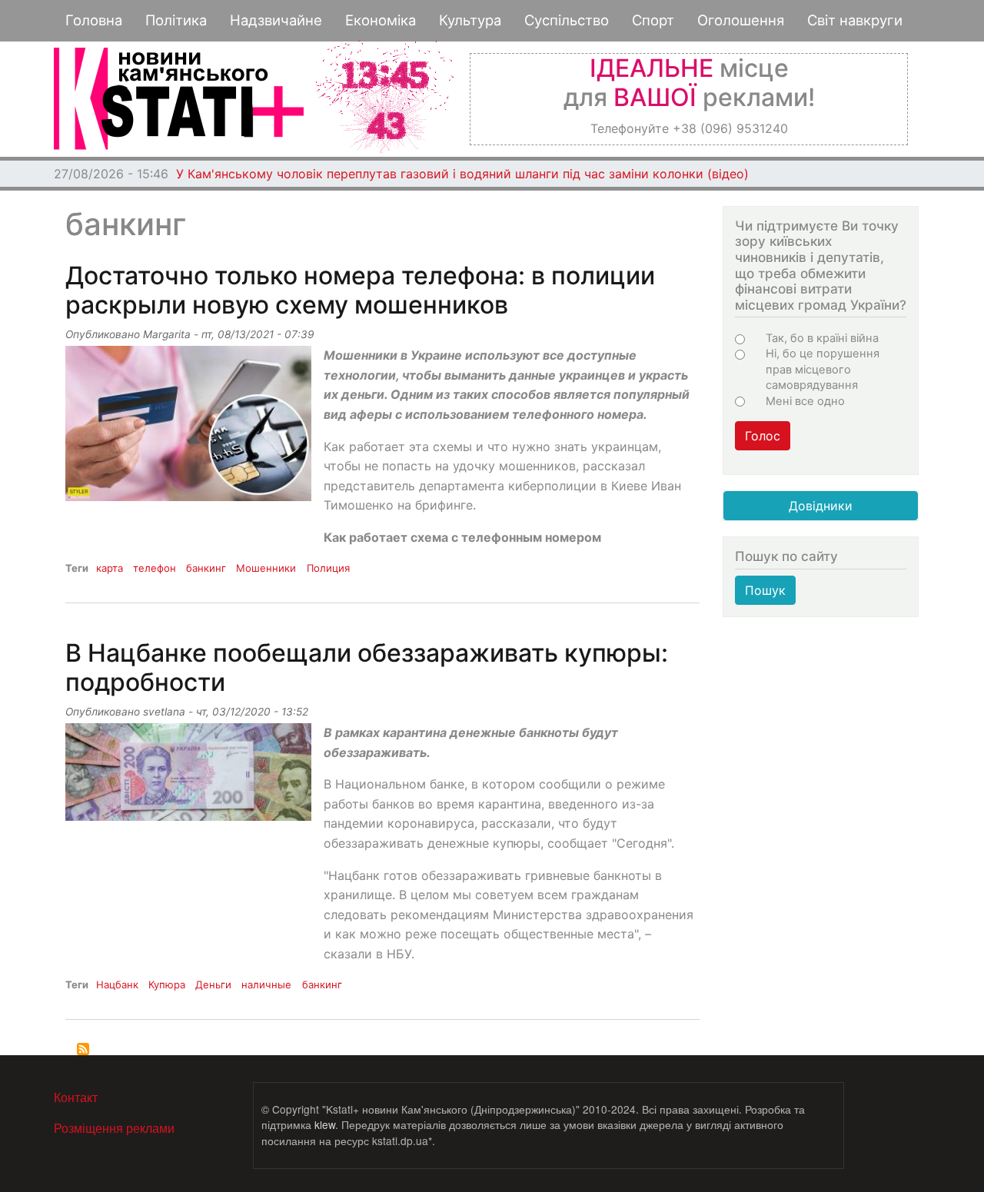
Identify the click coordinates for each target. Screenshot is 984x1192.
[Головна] (179, 99)
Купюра (166, 984)
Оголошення (740, 20)
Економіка (380, 20)
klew (324, 1124)
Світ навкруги (855, 20)
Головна (93, 20)
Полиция (328, 568)
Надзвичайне (276, 20)
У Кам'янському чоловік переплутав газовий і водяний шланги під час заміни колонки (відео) (462, 173)
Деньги (213, 984)
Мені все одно (805, 401)
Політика (176, 20)
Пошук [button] (765, 590)
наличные (266, 984)
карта (109, 568)
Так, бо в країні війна (822, 338)
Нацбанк (117, 984)
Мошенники (266, 568)
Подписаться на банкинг (83, 1049)
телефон (154, 568)
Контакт (76, 1097)
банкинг (206, 568)
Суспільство (566, 20)
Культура (470, 20)
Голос (762, 435)
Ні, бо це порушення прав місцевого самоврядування (822, 369)
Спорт (653, 20)
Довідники (821, 505)
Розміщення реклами (114, 1128)
